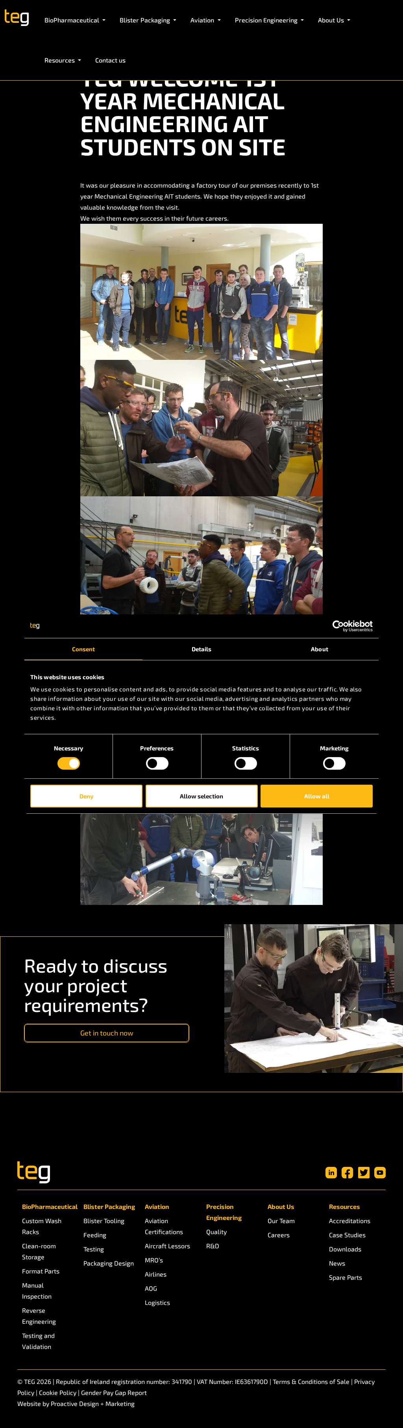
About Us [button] (332, 20)
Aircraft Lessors (167, 1245)
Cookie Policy (57, 1392)
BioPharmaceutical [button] (72, 20)
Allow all (316, 796)
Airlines (155, 1274)
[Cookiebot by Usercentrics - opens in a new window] (338, 626)
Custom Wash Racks (41, 1226)
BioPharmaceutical (48, 1206)
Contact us (110, 60)
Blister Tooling (103, 1220)
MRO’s (154, 1260)
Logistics (157, 1302)
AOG (151, 1288)
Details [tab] (202, 648)
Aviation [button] (203, 20)
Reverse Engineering (39, 1315)
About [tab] (319, 648)
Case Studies (347, 1234)
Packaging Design (108, 1263)
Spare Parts (345, 1277)
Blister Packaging (109, 1206)
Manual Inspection (37, 1290)
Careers (279, 1234)
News (337, 1263)
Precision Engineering (224, 1212)
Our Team (281, 1220)
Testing (93, 1249)
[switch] (157, 763)
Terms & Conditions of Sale (311, 1381)
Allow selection (201, 796)
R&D (212, 1245)
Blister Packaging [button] (146, 20)
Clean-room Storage (39, 1251)
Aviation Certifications (164, 1226)
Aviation (157, 1206)
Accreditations (349, 1220)
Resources (344, 1206)
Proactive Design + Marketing (93, 1403)
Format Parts (40, 1271)
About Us (281, 1206)
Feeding (94, 1234)
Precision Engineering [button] (267, 20)
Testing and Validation (38, 1341)
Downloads (345, 1249)
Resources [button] (60, 60)
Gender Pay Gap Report (114, 1392)
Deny (86, 796)
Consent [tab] (83, 648)
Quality (216, 1231)
